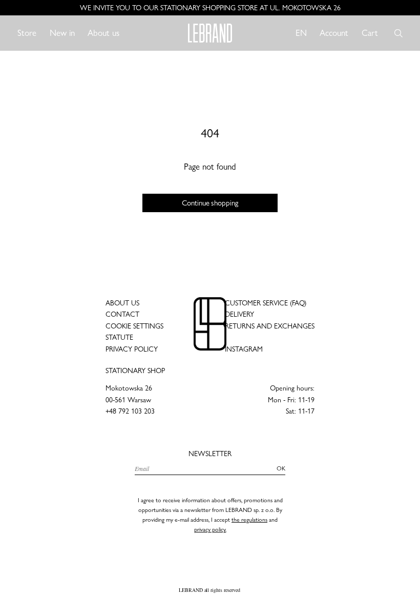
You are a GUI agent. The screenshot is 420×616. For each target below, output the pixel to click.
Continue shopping (210, 203)
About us (103, 33)
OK (281, 468)
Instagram (244, 349)
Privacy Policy (132, 349)
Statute (119, 337)
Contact (122, 314)
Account (334, 32)
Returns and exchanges (269, 326)
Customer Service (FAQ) (265, 302)
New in (62, 33)
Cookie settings (134, 326)
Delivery (239, 314)
